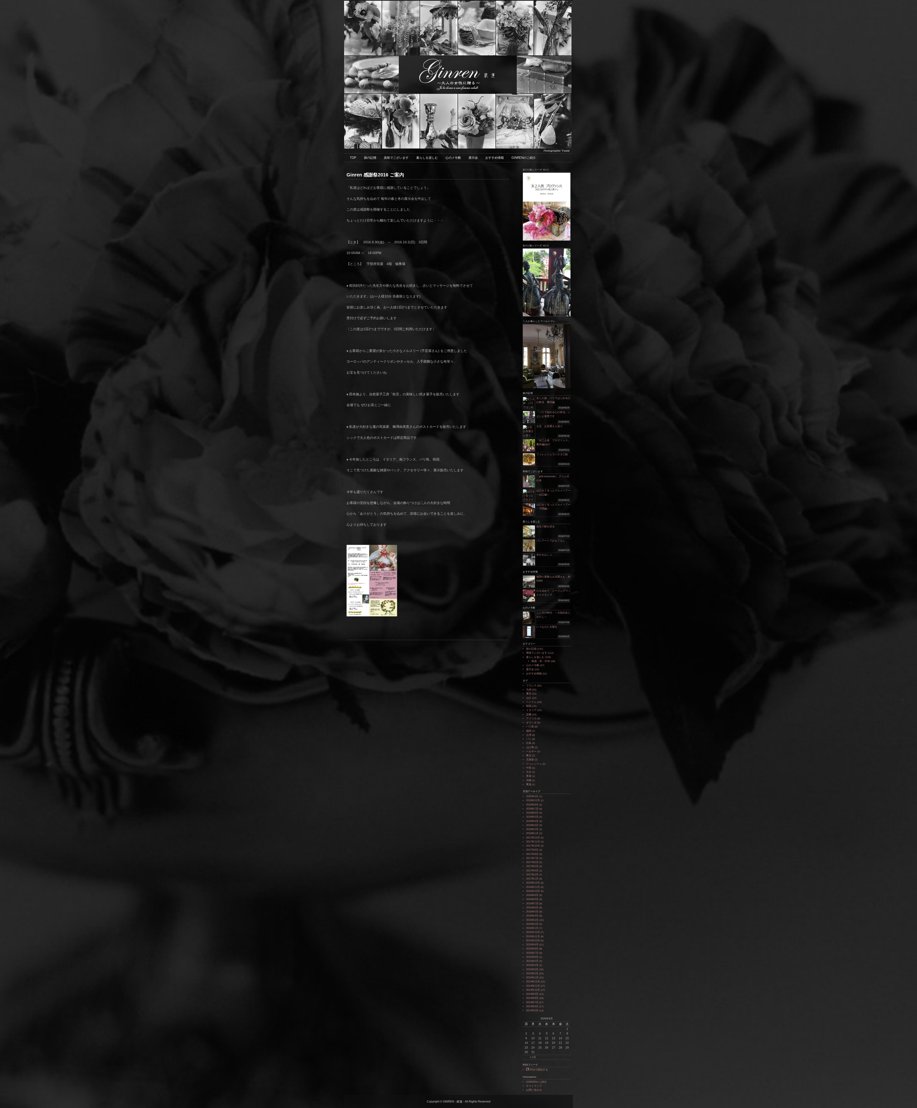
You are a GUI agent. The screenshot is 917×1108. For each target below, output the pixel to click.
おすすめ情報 (494, 157)
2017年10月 (533, 845)
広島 (528, 743)
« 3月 (533, 1057)
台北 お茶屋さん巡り (549, 426)
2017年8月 (532, 854)
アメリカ (531, 718)
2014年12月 (533, 981)
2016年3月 (532, 919)
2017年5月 (532, 866)
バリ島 (530, 726)
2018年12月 (533, 800)
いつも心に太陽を (546, 626)
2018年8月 (532, 804)
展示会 (473, 157)
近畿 (528, 714)
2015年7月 (532, 952)
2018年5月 (532, 816)
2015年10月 (533, 940)
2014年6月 (532, 1006)
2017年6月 (532, 862)
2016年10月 (533, 891)
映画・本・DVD (541, 661)
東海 (528, 784)
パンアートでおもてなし (552, 540)
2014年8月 (532, 998)
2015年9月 (532, 944)
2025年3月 (532, 796)
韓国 (528, 706)
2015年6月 (532, 956)
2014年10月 (533, 989)
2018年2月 (532, 829)
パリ (528, 738)
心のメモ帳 (453, 157)
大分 (528, 771)
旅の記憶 (370, 157)
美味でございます (396, 157)
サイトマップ (534, 1085)
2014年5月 (532, 1010)
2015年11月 (533, 936)
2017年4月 (532, 870)
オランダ (531, 722)
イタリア (531, 710)
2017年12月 (533, 837)
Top (905, 1096)
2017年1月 (532, 878)
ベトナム (531, 701)
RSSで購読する (538, 1069)
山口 (528, 697)
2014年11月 (533, 985)
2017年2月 (532, 874)
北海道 (530, 759)
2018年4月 (532, 821)
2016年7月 (532, 903)
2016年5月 (532, 911)
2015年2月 (532, 973)
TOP (353, 157)
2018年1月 (532, 833)
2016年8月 (532, 899)
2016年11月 (533, 886)
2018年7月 (532, 808)
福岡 (528, 730)
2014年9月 (532, 993)
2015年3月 (532, 969)
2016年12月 (533, 882)
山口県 (530, 747)
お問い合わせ (534, 1089)
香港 (528, 775)
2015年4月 (532, 965)
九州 (528, 689)
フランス (531, 685)
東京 (528, 693)
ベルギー (531, 751)
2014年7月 (532, 1002)
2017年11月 (533, 841)
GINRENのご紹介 (524, 157)
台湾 (528, 734)
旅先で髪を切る (545, 526)
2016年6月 (532, 907)
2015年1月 (532, 977)
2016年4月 (532, 915)
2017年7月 (532, 858)
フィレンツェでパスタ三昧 (552, 454)
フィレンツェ (534, 763)
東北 (528, 755)
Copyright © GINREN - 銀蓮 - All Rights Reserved (458, 1101)
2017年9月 (532, 849)
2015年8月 (532, 948)
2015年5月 (532, 961)
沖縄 (528, 780)
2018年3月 (532, 825)
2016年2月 (532, 923)
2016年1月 (532, 928)
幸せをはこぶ (544, 554)
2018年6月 (532, 812)
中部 (528, 767)
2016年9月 (532, 895)
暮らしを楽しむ (427, 157)
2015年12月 (533, 932)
